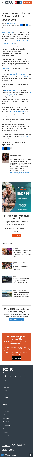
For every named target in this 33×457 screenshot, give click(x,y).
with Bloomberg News (17, 111)
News (14, 276)
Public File (5, 432)
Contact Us (6, 411)
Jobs (4, 415)
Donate (28, 2)
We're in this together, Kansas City (16, 337)
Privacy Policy (6, 435)
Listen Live (5, 390)
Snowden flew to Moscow (18, 74)
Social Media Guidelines (9, 422)
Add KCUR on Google (16, 320)
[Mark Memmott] (5, 158)
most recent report (10, 90)
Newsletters (6, 401)
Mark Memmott (11, 23)
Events (5, 404)
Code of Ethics (6, 425)
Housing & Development (19, 290)
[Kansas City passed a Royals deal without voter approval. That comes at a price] (7, 265)
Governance (6, 428)
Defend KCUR (16, 358)
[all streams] (31, 455)
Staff (4, 408)
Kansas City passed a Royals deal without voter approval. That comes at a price (22, 267)
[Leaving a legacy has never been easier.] (16, 197)
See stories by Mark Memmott (19, 173)
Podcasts (5, 397)
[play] (2, 455)
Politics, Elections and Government (19, 263)
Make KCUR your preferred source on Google (16, 310)
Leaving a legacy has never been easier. (16, 217)
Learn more (16, 235)
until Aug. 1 (25, 76)
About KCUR (6, 387)
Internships (6, 418)
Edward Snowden (7, 32)
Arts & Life (15, 248)
